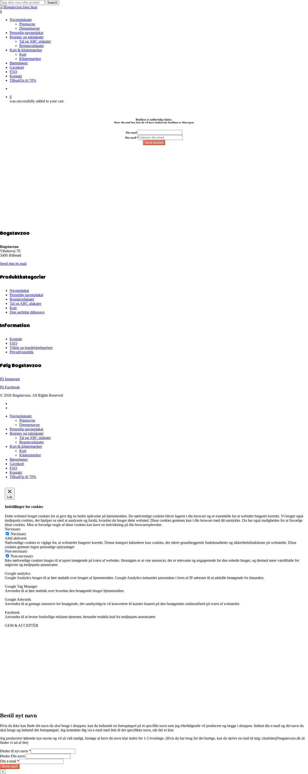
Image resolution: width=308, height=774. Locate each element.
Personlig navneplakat (26, 295)
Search (52, 2)
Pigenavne (27, 420)
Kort (13, 308)
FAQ (13, 343)
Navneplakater (21, 416)
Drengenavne (29, 425)
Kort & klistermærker (26, 446)
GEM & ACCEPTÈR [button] (21, 625)
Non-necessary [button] (16, 551)
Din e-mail (9, 761)
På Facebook (10, 387)
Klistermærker (30, 455)
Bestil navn (10, 766)
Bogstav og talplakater (27, 433)
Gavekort (17, 464)
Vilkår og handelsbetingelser (31, 348)
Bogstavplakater (22, 299)
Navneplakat (19, 290)
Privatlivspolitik (21, 352)
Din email (131, 132)
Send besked (154, 142)
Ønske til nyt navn (15, 751)
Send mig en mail (13, 263)
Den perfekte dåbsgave (27, 312)
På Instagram (10, 379)
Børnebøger (19, 459)
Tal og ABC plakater (25, 303)
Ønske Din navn (12, 756)
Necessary (18, 534)
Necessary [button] (12, 529)
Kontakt (16, 339)
